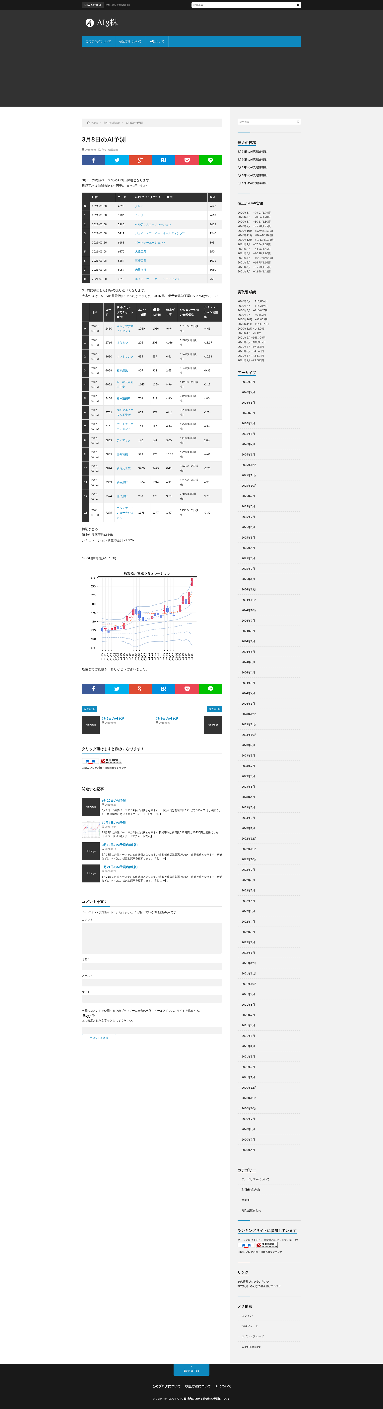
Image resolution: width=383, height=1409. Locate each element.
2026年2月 (248, 444)
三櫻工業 (140, 260)
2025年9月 (248, 496)
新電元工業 (124, 468)
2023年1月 (248, 828)
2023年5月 (248, 786)
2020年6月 (248, 1150)
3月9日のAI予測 (167, 718)
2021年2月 (248, 1066)
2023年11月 (249, 724)
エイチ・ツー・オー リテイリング (157, 278)
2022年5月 (248, 911)
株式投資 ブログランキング (253, 1281)
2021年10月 (249, 983)
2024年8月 (248, 631)
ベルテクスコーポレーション (153, 224)
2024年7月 (248, 641)
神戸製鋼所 (124, 398)
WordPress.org (251, 1346)
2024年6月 (248, 651)
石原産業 (122, 370)
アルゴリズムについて (255, 1179)
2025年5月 (248, 537)
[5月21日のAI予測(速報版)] (91, 873)
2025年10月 (249, 485)
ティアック (124, 440)
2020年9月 (248, 1118)
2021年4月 (248, 1046)
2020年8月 (248, 1129)
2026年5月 (248, 413)
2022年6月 (248, 900)
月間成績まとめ (251, 1210)
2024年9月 (248, 620)
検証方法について (130, 41)
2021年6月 (248, 1025)
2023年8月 (248, 755)
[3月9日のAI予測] (213, 725)
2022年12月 (249, 838)
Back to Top (191, 1370)
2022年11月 (249, 849)
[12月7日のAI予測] (91, 829)
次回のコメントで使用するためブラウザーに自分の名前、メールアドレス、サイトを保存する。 (142, 1010)
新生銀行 (122, 482)
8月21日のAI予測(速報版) (252, 151)
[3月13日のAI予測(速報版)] (91, 851)
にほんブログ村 (91, 767)
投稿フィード (250, 1326)
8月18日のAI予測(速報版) (252, 175)
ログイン (247, 1315)
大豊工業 (140, 251)
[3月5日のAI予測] (91, 725)
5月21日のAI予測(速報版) (120, 867)
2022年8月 (248, 880)
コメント (87, 919)
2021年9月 (248, 994)
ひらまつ (122, 342)
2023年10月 (249, 734)
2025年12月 (249, 464)
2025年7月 (248, 516)
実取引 (246, 1200)
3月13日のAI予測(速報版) (120, 845)
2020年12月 (249, 1087)
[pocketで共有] (187, 160)
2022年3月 (248, 932)
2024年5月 (248, 662)
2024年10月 (249, 610)
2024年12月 (249, 589)
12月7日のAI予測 (114, 822)
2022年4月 (248, 921)
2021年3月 (248, 1056)
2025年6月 (248, 527)
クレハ (139, 206)
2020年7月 (248, 1139)
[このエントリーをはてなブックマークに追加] (163, 160)
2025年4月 (248, 548)
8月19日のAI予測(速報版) (252, 167)
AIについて (157, 41)
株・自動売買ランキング (113, 767)
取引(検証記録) (110, 149)
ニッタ (139, 215)
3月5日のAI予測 (113, 718)
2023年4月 (248, 797)
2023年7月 (248, 765)
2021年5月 (248, 1035)
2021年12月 (249, 963)
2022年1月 (248, 952)
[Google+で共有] (140, 160)
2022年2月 (248, 942)
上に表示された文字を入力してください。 (108, 1020)
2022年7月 (248, 890)
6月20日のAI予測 (114, 800)
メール (87, 975)
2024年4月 (248, 672)
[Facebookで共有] (93, 160)
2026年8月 (248, 381)
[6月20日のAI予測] (91, 807)
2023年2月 (248, 817)
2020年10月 (249, 1108)
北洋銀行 (122, 496)
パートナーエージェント (150, 242)
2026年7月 (248, 392)
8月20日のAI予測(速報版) (252, 159)
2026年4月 (248, 423)
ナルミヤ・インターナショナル (125, 512)
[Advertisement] (191, 77)
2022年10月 (249, 859)
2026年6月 (248, 402)
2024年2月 (248, 693)
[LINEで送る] (210, 160)
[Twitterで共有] (116, 160)
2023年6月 (248, 776)
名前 (85, 959)
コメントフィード (253, 1336)
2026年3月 (248, 433)
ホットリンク (125, 356)
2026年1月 (248, 454)
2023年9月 (248, 745)
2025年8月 (248, 506)
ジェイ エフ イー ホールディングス (160, 233)
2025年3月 (248, 558)
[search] (298, 5)
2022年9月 (248, 869)
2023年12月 (249, 714)
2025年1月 (248, 579)
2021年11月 (249, 973)
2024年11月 (249, 599)
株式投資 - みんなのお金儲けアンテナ (259, 1286)
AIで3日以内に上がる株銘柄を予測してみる (203, 1398)
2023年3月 (248, 807)
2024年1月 (248, 703)
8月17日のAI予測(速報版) (252, 183)
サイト (86, 991)
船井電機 (122, 454)
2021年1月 (248, 1077)
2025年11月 (249, 475)
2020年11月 (249, 1098)
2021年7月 (248, 1015)
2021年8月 (248, 1004)
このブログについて (98, 41)
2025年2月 (248, 568)
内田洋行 (140, 269)
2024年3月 (248, 682)
